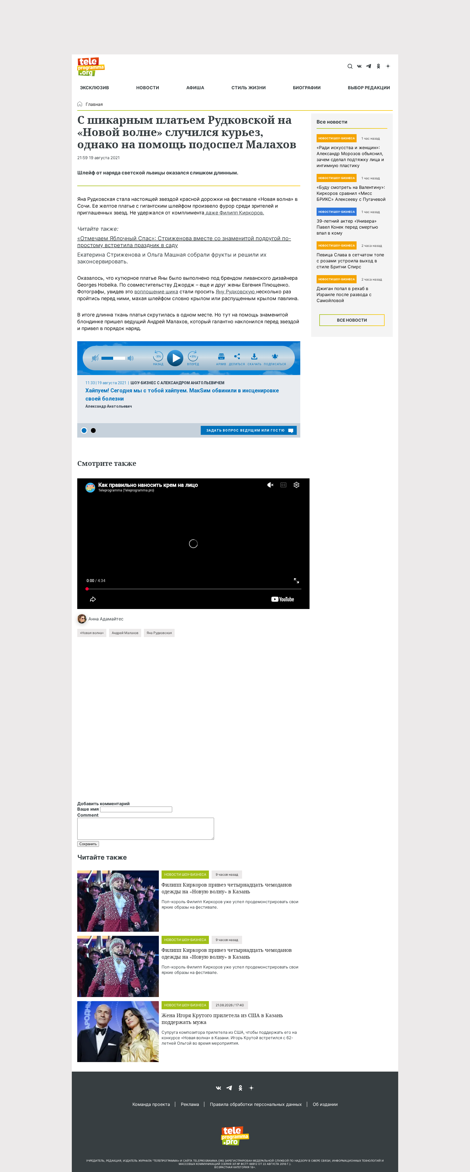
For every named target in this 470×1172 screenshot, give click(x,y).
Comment (87, 815)
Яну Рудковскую (236, 291)
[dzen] (388, 66)
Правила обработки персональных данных (256, 1104)
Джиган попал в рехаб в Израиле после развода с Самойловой (344, 294)
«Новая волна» (92, 633)
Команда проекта (151, 1104)
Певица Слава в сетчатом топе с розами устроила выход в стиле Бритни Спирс (350, 260)
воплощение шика (156, 291)
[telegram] (369, 66)
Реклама (190, 1104)
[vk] (359, 66)
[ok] (378, 66)
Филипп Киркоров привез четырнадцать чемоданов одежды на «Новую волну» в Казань (227, 888)
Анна (93, 619)
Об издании (325, 1104)
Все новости (352, 320)
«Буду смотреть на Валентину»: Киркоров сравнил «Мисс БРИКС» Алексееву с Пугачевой (351, 193)
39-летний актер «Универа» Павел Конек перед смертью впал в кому (347, 227)
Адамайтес (111, 619)
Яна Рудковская (159, 633)
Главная (94, 104)
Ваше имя (88, 809)
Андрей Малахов (125, 633)
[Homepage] (93, 66)
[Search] (350, 66)
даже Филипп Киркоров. (234, 213)
